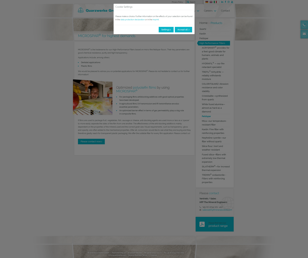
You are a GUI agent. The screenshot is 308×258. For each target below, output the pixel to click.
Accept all (182, 29)
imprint (156, 19)
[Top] (303, 253)
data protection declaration (133, 19)
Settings (165, 29)
